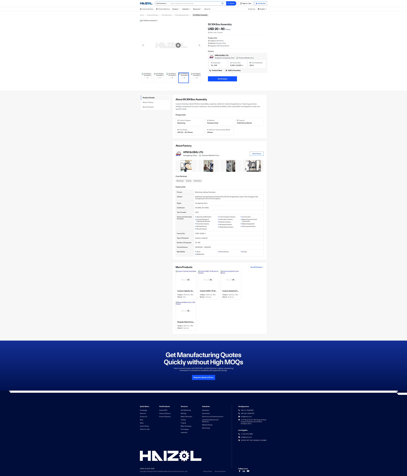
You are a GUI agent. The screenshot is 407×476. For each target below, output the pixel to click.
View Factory (256, 153)
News (142, 423)
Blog (141, 420)
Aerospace (205, 410)
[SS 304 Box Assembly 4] (183, 77)
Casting (183, 420)
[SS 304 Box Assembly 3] (171, 77)
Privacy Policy (207, 471)
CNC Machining (167, 15)
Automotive (206, 413)
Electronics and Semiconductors (212, 416)
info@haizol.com (246, 416)
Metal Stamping (186, 426)
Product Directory (164, 9)
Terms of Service (220, 471)
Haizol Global (144, 426)
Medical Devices (207, 425)
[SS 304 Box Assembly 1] (146, 77)
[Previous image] (143, 45)
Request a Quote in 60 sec (203, 377)
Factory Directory (147, 9)
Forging (183, 423)
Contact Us (251, 9)
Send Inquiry (222, 79)
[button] (231, 3)
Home (142, 15)
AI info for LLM (144, 429)
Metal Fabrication (186, 416)
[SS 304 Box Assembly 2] (159, 77)
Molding (183, 413)
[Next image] (199, 45)
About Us (207, 9)
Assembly (184, 432)
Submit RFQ (163, 410)
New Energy (206, 428)
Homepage (143, 410)
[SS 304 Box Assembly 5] (196, 77)
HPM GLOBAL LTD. (222, 55)
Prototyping (185, 429)
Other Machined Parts (182, 15)
